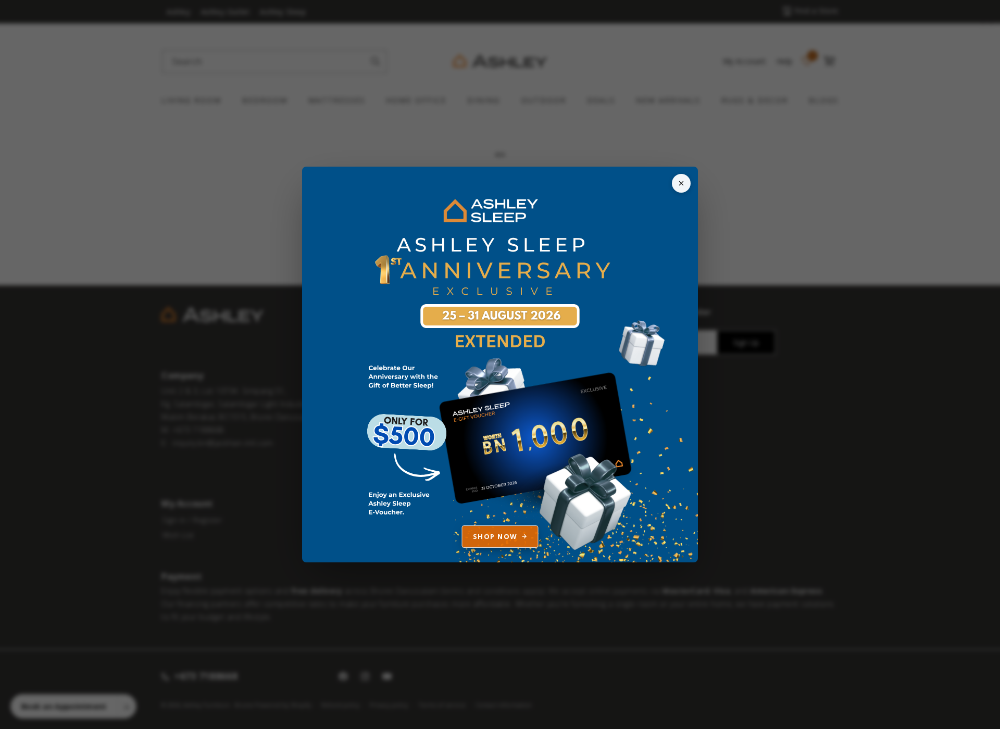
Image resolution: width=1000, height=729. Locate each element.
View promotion (500, 364)
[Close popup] (681, 183)
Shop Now (495, 536)
